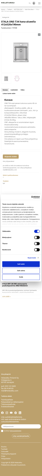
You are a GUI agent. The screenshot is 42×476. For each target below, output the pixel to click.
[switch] (37, 237)
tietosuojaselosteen (15, 431)
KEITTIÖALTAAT (18, 9)
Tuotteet (9, 9)
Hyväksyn (12, 431)
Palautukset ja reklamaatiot (12, 402)
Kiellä (21, 277)
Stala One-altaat (29, 9)
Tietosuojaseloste (8, 404)
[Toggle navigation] (39, 3)
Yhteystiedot (5, 458)
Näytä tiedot (32, 258)
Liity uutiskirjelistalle (21, 436)
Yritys (3, 456)
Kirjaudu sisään (11, 156)
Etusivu (3, 9)
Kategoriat (5, 17)
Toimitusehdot (7, 399)
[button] (39, 35)
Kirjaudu (34, 3)
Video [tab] (23, 90)
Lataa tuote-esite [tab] (9, 93)
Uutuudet (4, 451)
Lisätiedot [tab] (14, 90)
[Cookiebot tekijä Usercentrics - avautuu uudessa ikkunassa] (31, 197)
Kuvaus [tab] (5, 90)
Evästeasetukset (7, 406)
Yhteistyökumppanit (8, 454)
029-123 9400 (10, 386)
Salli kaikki (21, 264)
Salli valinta (21, 270)
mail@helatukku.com (9, 390)
